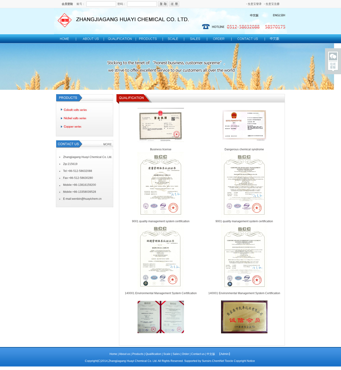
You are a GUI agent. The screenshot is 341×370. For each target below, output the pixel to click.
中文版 (211, 354)
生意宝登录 (254, 4)
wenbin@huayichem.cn (87, 198)
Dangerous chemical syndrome (244, 149)
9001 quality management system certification (161, 221)
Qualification (153, 354)
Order (185, 354)
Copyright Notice (244, 361)
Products (137, 354)
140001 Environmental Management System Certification (161, 293)
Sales (176, 354)
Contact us (198, 354)
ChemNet (218, 361)
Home (113, 354)
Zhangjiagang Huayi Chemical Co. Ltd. (132, 361)
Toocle (229, 361)
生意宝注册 (272, 4)
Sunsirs (206, 361)
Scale (166, 354)
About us (124, 354)
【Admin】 (225, 354)
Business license (160, 149)
